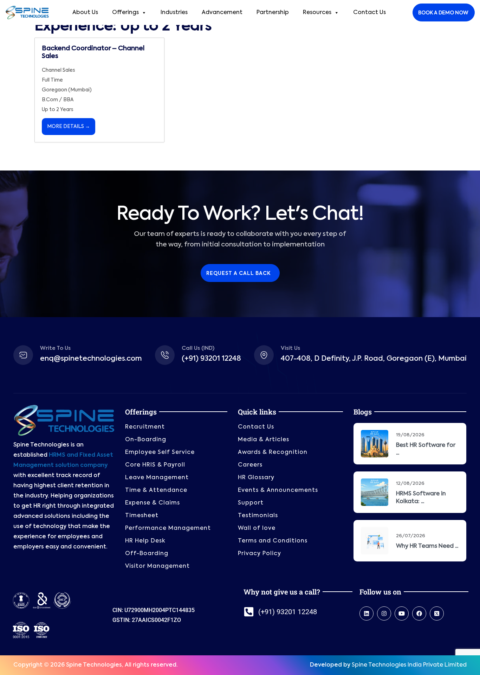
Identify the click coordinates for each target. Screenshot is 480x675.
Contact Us (369, 7)
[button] (240, 672)
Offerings (125, 7)
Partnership (273, 7)
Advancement (222, 7)
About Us (85, 7)
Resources (317, 7)
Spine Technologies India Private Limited (409, 659)
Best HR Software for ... (425, 443)
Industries (174, 7)
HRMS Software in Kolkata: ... (421, 492)
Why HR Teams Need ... (427, 541)
